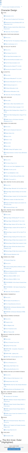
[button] (1, 1)
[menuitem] (1, 3)
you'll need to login (19, 447)
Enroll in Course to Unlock (14, 449)
